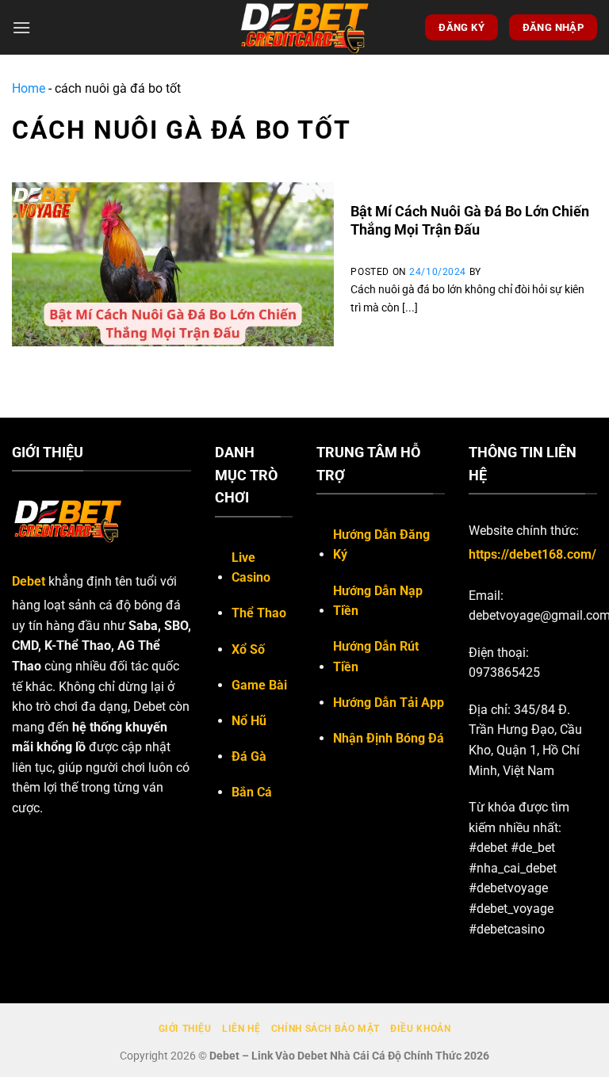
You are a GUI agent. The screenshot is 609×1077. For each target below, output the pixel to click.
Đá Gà (249, 756)
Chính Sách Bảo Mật (325, 1028)
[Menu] (21, 27)
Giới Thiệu (185, 1028)
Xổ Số (248, 649)
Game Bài (259, 685)
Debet (28, 581)
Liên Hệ (241, 1028)
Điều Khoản (420, 1028)
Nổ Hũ (249, 720)
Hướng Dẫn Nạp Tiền (378, 601)
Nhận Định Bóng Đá (388, 738)
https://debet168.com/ (532, 554)
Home (28, 88)
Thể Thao (259, 613)
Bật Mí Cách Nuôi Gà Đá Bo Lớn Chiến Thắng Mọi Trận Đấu (469, 220)
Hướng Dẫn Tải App (388, 702)
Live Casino (251, 568)
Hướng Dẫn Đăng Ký (381, 545)
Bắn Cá (252, 792)
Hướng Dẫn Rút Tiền (376, 656)
